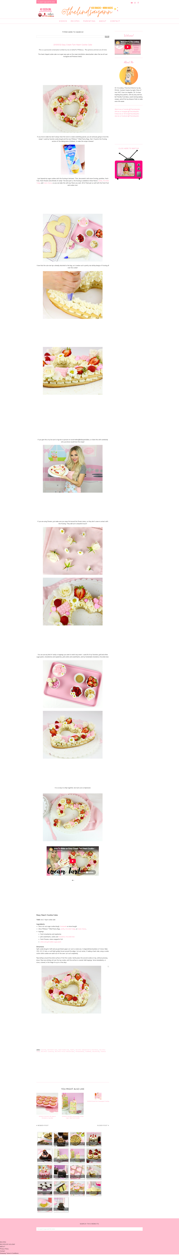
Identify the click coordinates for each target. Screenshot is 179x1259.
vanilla (100, 181)
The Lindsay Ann (84, 1256)
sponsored (79, 1051)
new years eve (63, 1050)
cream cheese (48, 183)
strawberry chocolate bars (66, 937)
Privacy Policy (4, 1249)
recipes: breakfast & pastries (87, 1050)
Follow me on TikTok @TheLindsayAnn (127, 114)
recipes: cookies (47, 1051)
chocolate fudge (70, 929)
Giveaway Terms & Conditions (9, 1253)
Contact (2, 1251)
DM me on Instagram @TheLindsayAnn (127, 111)
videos (103, 1051)
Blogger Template (99, 1256)
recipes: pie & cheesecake (64, 1051)
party (72, 1050)
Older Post (102, 1125)
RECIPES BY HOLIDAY (7, 1244)
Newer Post (43, 1125)
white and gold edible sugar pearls (50, 942)
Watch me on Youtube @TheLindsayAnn (127, 109)
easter (43, 1050)
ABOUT (2, 1247)
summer (88, 1051)
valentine (96, 1051)
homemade (63, 926)
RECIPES (3, 1242)
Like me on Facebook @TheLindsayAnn (127, 116)
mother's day (52, 1050)
